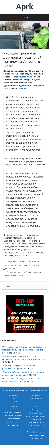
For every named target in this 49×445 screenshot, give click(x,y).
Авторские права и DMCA (35, 425)
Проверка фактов (36, 438)
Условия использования (13, 415)
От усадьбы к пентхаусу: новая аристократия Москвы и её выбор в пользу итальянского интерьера (24, 350)
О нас (13, 398)
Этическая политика (35, 398)
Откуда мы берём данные (35, 416)
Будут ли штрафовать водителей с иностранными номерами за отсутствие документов (22, 265)
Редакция (35, 410)
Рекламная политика (35, 429)
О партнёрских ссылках (36, 432)
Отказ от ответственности (13, 422)
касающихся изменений (25, 77)
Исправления (36, 419)
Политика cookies (13, 419)
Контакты (13, 401)
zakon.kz (23, 88)
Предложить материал (35, 422)
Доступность (13, 425)
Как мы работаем (35, 413)
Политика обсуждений (35, 435)
